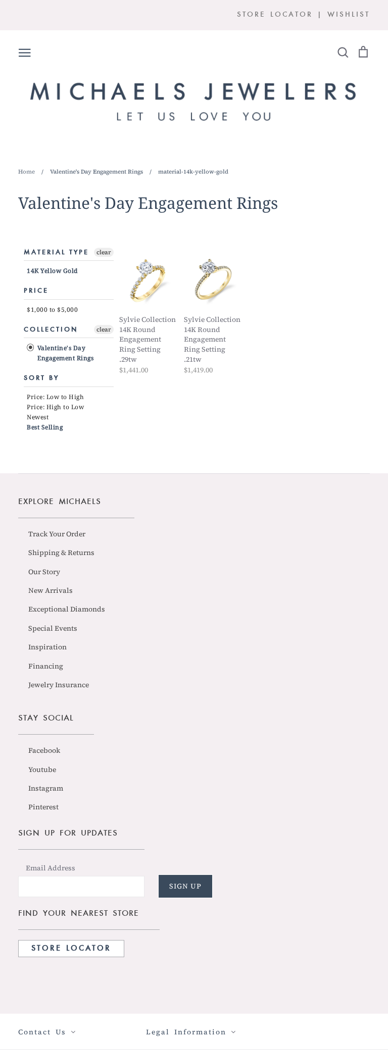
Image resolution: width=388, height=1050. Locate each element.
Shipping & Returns (61, 552)
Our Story (44, 572)
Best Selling (45, 427)
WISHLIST (348, 15)
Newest (37, 417)
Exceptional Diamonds (66, 609)
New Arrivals (50, 590)
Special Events (52, 628)
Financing (45, 666)
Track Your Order (56, 534)
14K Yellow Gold (52, 270)
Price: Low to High (55, 397)
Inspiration (47, 647)
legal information (188, 1032)
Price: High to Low (55, 407)
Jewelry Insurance (58, 685)
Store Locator (71, 949)
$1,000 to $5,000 (52, 309)
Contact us (44, 1032)
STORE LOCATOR (275, 15)
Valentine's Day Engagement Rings (64, 353)
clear (103, 252)
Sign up (185, 886)
